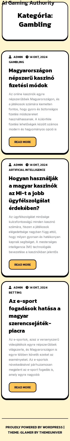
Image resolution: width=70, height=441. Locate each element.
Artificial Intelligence (27, 170)
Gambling (16, 62)
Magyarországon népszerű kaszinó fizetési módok (31, 77)
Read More (22, 142)
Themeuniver (50, 432)
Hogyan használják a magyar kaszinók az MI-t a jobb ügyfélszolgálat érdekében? (33, 193)
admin (18, 57)
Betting (15, 292)
